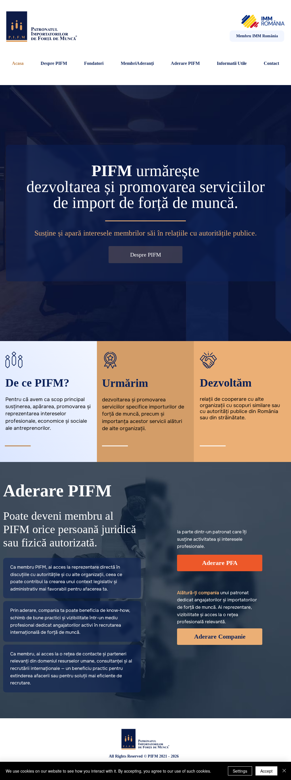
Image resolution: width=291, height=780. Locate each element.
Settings (240, 771)
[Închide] (284, 770)
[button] (231, 63)
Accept (266, 771)
